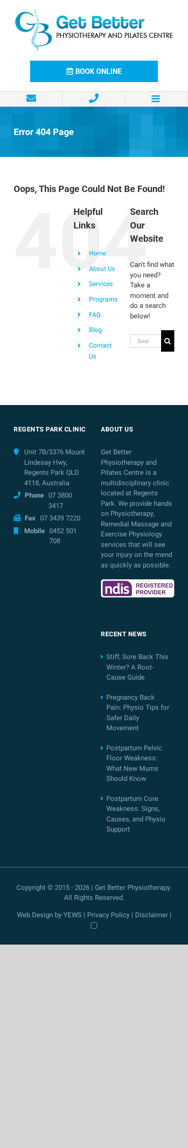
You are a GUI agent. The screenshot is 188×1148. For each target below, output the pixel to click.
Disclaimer (151, 915)
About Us (102, 269)
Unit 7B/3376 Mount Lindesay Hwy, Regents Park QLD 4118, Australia (54, 467)
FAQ (95, 315)
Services (101, 284)
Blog (95, 330)
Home (97, 253)
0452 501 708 (63, 536)
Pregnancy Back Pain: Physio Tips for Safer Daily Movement (137, 712)
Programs (103, 299)
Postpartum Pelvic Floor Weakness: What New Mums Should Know (134, 763)
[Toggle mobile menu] (156, 99)
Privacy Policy (108, 915)
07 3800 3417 (60, 500)
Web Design (35, 915)
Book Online (98, 71)
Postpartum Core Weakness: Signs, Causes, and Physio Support (136, 814)
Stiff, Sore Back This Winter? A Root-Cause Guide (137, 667)
